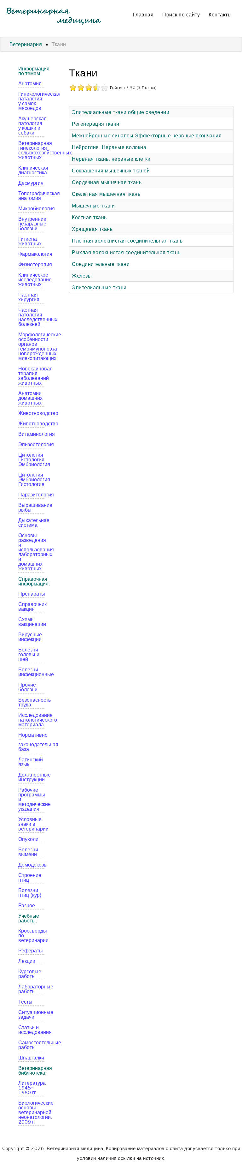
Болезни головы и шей (28, 654)
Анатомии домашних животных (30, 397)
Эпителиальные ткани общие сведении (120, 112)
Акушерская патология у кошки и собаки (31, 125)
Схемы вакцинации (31, 621)
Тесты (25, 1001)
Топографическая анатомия (31, 195)
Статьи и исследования (31, 1029)
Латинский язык (30, 762)
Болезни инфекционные (31, 672)
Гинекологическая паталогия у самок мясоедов (31, 100)
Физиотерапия (31, 264)
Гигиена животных (30, 241)
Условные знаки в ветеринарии (31, 823)
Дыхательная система (31, 522)
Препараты (31, 593)
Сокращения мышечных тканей (111, 170)
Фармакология (31, 253)
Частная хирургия (28, 297)
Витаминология (31, 433)
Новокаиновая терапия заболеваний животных (31, 375)
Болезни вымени (28, 852)
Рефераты (30, 950)
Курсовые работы (29, 974)
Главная (143, 14)
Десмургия (30, 182)
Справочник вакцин (31, 606)
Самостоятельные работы (31, 1045)
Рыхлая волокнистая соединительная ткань (126, 252)
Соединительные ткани (101, 263)
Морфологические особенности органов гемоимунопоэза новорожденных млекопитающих (31, 346)
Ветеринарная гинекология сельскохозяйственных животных (31, 150)
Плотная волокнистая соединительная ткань (127, 240)
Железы (82, 275)
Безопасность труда (31, 702)
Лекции (26, 960)
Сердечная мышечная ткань (106, 182)
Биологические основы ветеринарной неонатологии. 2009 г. (31, 1112)
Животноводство (31, 413)
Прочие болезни (27, 687)
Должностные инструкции (31, 777)
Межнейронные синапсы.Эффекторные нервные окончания (147, 135)
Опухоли (28, 839)
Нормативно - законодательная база (31, 742)
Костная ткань (89, 217)
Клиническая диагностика (31, 170)
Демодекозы (31, 864)
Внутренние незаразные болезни (31, 223)
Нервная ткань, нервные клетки (111, 158)
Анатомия (30, 83)
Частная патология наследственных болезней (31, 316)
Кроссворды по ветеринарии (31, 935)
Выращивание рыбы (31, 507)
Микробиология (31, 208)
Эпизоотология (31, 444)
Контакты (220, 14)
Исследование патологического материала (31, 719)
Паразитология (31, 494)
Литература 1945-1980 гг (31, 1087)
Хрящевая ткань (92, 228)
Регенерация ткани (95, 123)
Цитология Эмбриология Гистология (31, 479)
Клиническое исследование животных (31, 279)
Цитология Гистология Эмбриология (31, 459)
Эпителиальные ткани (99, 287)
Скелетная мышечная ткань (106, 193)
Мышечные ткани (93, 205)
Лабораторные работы (31, 989)
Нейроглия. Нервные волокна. (110, 147)
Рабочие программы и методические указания (31, 799)
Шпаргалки (31, 1057)
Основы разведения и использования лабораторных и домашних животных (31, 551)
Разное (26, 905)
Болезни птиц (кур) (30, 892)
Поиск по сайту (181, 14)
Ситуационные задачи (31, 1014)
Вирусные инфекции (30, 637)
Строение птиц (29, 877)
